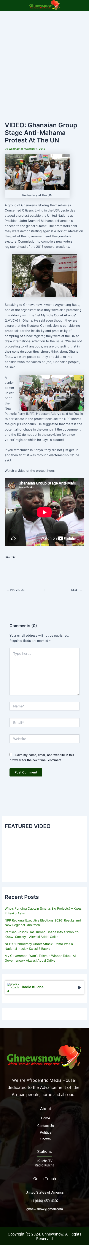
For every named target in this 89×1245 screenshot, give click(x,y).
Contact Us (45, 1126)
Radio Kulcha (44, 1165)
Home (45, 1118)
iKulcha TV (44, 1161)
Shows (45, 1139)
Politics (45, 1132)
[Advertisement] (44, 57)
